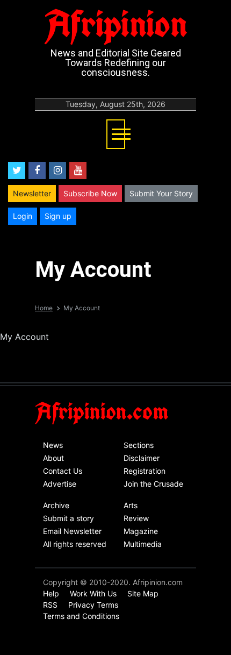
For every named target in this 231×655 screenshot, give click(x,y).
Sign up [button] (58, 215)
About (53, 457)
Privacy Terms (93, 604)
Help (51, 593)
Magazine (141, 531)
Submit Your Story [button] (161, 193)
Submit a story (68, 518)
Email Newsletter (72, 531)
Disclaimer (142, 457)
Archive (56, 505)
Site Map (142, 593)
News (53, 445)
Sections (139, 445)
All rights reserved (74, 544)
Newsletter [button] (32, 193)
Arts (131, 505)
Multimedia (143, 544)
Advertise (59, 483)
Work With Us (93, 593)
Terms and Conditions (81, 616)
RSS (50, 604)
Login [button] (22, 215)
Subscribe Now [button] (90, 193)
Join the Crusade (153, 483)
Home (44, 308)
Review (136, 518)
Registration (144, 470)
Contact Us (62, 470)
